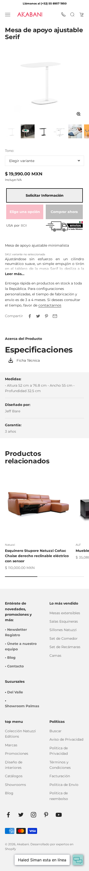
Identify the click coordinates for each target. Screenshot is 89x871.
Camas (55, 655)
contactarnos (49, 305)
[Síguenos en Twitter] (21, 814)
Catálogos (13, 776)
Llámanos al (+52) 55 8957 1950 (45, 3)
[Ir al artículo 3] (43, 131)
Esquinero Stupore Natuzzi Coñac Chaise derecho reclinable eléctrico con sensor (37, 555)
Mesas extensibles (64, 613)
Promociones (16, 753)
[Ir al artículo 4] (59, 131)
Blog (9, 793)
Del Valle (15, 692)
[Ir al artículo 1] (12, 131)
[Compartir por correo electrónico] (55, 316)
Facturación (59, 776)
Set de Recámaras (64, 647)
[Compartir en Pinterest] (46, 316)
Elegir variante (21, 161)
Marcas (11, 745)
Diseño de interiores (13, 765)
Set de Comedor (63, 638)
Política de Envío (63, 784)
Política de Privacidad (58, 751)
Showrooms (15, 784)
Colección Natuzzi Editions (20, 734)
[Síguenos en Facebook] (8, 814)
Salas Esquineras (63, 621)
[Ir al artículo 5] (75, 131)
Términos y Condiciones (60, 765)
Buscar (55, 731)
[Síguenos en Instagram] (33, 814)
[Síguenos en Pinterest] (46, 814)
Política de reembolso (58, 796)
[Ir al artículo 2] (28, 131)
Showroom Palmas (22, 706)
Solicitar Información (45, 195)
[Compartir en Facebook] (29, 316)
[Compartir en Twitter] (38, 316)
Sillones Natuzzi (63, 630)
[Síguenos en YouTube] (58, 814)
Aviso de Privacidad (66, 739)
